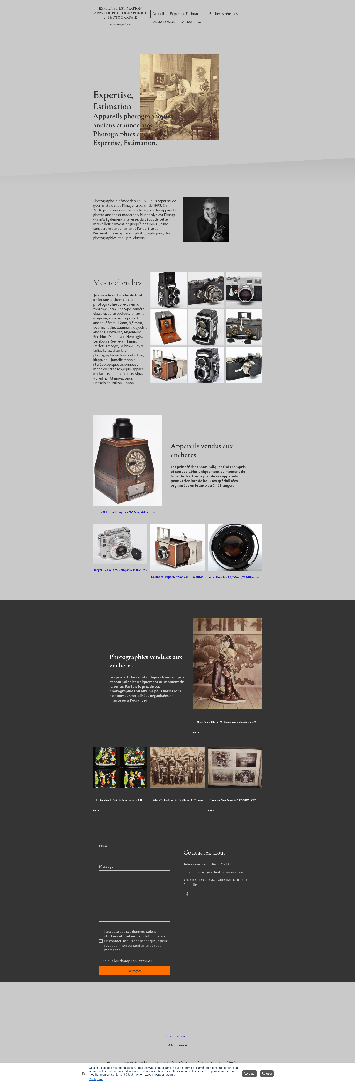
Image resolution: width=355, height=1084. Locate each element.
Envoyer (134, 970)
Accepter (249, 1073)
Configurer (96, 1079)
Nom (104, 846)
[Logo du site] (120, 31)
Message (106, 866)
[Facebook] (187, 894)
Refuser (267, 1073)
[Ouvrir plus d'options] (199, 22)
